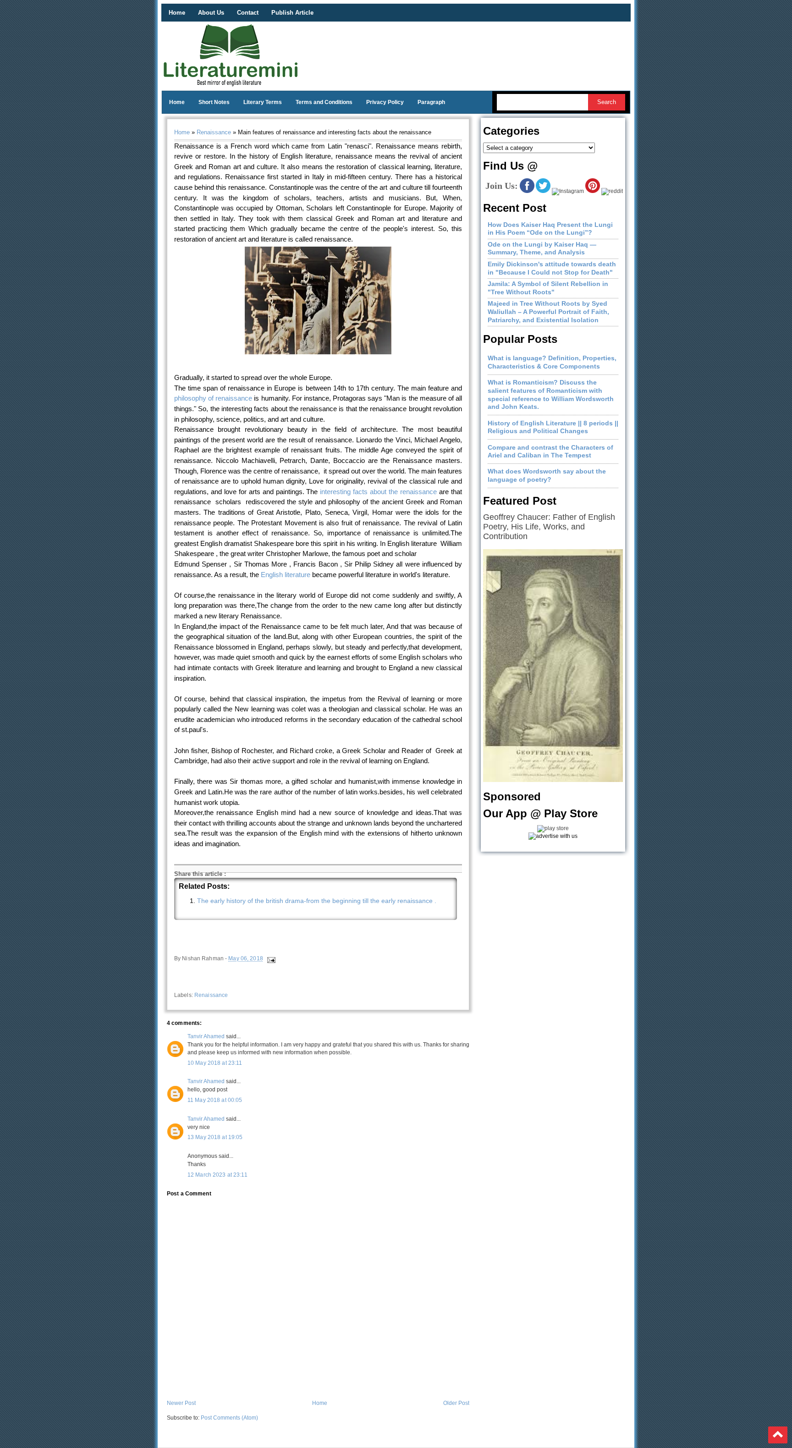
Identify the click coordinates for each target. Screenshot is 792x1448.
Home (177, 12)
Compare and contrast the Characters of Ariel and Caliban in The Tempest (550, 451)
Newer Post (181, 1403)
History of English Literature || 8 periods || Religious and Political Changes (553, 427)
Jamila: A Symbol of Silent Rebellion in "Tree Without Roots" (548, 288)
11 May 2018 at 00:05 (214, 1100)
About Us (211, 12)
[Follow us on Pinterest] (592, 191)
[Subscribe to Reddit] (612, 191)
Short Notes (214, 102)
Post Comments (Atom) (229, 1418)
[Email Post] (270, 959)
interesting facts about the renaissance (378, 492)
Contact (247, 12)
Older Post (456, 1403)
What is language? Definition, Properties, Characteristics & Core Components (552, 362)
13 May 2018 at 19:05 (214, 1137)
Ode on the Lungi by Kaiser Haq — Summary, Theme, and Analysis (542, 248)
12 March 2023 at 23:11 (217, 1175)
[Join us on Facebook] (527, 191)
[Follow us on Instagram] (568, 191)
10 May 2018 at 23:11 (214, 1063)
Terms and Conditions (324, 102)
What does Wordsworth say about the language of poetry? (547, 475)
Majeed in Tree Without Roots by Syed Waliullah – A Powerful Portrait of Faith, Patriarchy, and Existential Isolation (548, 311)
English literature (285, 574)
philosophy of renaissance (213, 398)
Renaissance (214, 132)
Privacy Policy (385, 102)
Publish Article (292, 12)
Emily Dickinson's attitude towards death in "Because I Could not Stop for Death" (552, 268)
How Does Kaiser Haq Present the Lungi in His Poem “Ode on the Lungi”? (550, 229)
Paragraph (431, 102)
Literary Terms (262, 102)
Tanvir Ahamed (206, 1036)
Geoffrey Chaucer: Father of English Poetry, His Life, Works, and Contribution (549, 526)
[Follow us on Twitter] (543, 191)
